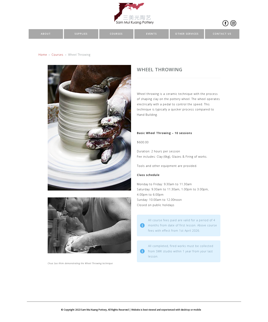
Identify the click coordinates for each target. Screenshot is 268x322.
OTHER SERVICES (187, 33)
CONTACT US (222, 33)
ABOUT (46, 33)
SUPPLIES (81, 33)
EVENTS (151, 33)
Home (42, 54)
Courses (57, 54)
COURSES (116, 33)
